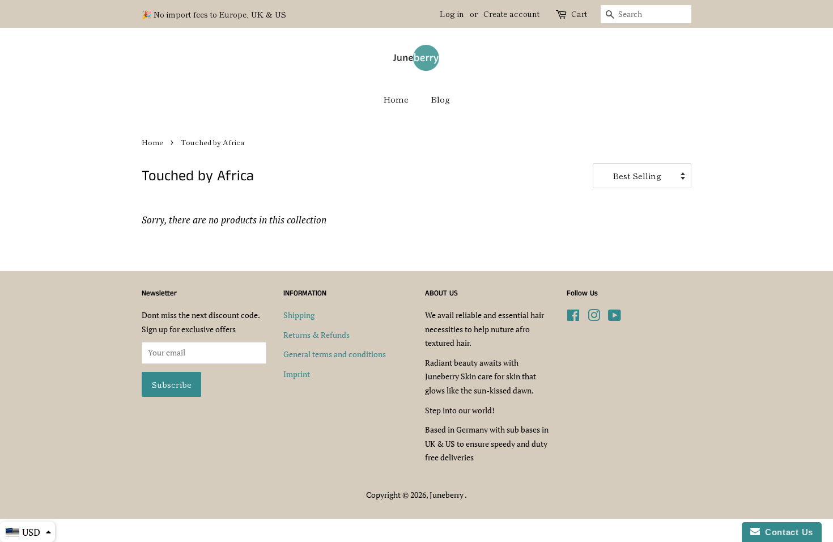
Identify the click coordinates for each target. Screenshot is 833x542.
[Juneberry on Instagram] (594, 317)
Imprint (296, 374)
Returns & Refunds (316, 334)
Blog (440, 99)
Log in (452, 13)
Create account (511, 13)
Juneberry (447, 494)
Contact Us (786, 532)
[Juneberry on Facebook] (573, 317)
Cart (579, 13)
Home (396, 99)
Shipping (298, 315)
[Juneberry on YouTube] (614, 317)
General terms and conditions (334, 354)
